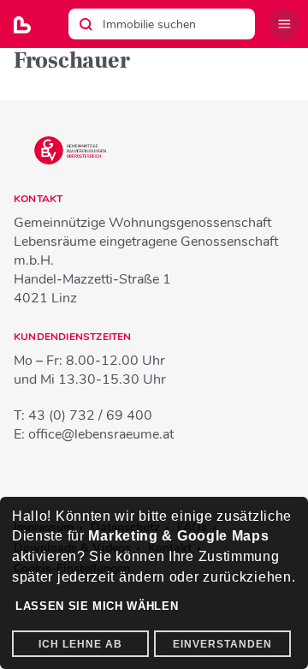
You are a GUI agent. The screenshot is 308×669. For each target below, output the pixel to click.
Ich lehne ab (80, 644)
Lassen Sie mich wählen (96, 606)
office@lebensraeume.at (101, 434)
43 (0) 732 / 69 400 (90, 415)
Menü (284, 24)
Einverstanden (222, 644)
